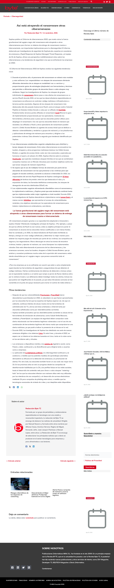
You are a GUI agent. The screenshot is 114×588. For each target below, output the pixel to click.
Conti (57, 113)
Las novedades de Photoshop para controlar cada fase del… (95, 503)
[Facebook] (14, 387)
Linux (41, 333)
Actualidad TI (90, 498)
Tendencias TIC (91, 263)
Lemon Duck (65, 197)
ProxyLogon (45, 295)
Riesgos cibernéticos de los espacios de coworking (19, 494)
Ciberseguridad (17, 16)
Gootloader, (16, 159)
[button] (91, 2)
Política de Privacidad (93, 460)
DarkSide (62, 110)
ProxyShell (55, 295)
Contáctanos (47, 569)
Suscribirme (90, 467)
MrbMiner (27, 200)
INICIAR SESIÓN (83, 1)
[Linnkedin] (104, 2)
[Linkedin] (18, 387)
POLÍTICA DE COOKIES (90, 580)
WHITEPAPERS (52, 1)
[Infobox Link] (97, 32)
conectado (30, 518)
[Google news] (109, 2)
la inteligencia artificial (34, 353)
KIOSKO (43, 1)
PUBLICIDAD (72, 1)
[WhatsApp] (22, 387)
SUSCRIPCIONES (11, 580)
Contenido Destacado (92, 66)
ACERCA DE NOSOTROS (53, 580)
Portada (7, 16)
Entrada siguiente (68, 461)
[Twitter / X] (10, 387)
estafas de (49, 344)
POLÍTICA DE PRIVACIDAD (72, 580)
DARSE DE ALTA (62, 1)
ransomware (28, 95)
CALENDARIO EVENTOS (32, 1)
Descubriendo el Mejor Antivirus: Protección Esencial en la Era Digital (41, 494)
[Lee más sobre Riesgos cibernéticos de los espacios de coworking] (20, 484)
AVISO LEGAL (103, 580)
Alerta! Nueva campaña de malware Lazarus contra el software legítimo (61, 492)
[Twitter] (107, 2)
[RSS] (29, 567)
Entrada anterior (13, 461)
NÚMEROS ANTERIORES (37, 580)
